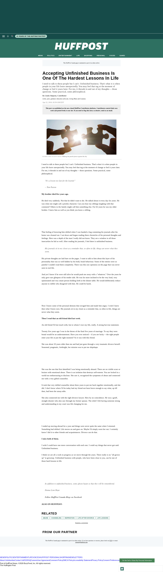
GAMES (122, 55)
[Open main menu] (3, 36)
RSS (25, 560)
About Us (3, 560)
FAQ (111, 540)
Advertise (11, 560)
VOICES (112, 55)
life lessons (102, 518)
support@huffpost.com (81, 542)
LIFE (78, 55)
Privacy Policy (97, 560)
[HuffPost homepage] (28, 555)
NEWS (40, 55)
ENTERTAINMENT (65, 55)
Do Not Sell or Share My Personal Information (137, 560)
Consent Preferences (111, 560)
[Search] (12, 36)
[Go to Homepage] (122, 568)
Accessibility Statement (82, 560)
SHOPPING (88, 55)
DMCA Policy (68, 560)
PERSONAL (101, 55)
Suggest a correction (81, 523)
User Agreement (43, 560)
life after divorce (86, 518)
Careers (34, 560)
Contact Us (19, 560)
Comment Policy (56, 560)
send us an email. (107, 110)
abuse (45, 518)
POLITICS (50, 55)
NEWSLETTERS (75, 557)
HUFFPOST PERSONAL (49, 557)
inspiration (70, 518)
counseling (56, 518)
